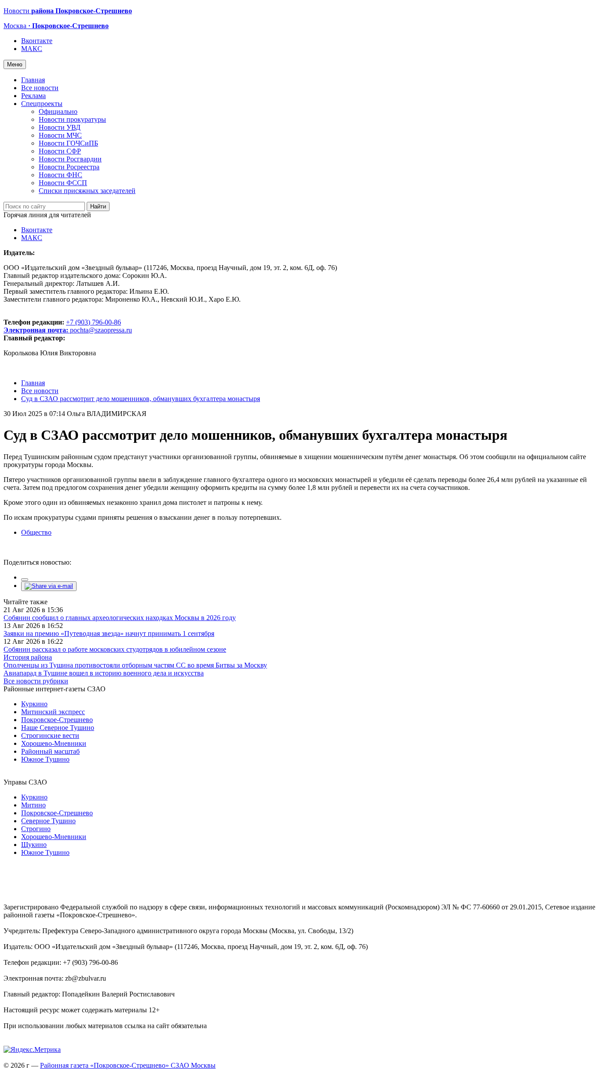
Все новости (40, 87)
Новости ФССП (63, 182)
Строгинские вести (50, 735)
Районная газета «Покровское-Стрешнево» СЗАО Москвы (128, 1065)
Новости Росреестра (69, 167)
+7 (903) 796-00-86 (62, 326)
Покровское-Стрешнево (57, 719)
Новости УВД (60, 127)
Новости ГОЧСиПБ (68, 143)
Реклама (33, 95)
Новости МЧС (60, 135)
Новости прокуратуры (72, 119)
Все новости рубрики (36, 681)
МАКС (31, 48)
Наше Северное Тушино (57, 727)
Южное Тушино (45, 759)
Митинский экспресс (53, 711)
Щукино (34, 844)
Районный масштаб (50, 751)
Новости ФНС (60, 175)
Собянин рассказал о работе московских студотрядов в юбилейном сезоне (115, 649)
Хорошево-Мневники (53, 743)
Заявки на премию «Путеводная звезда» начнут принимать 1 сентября (109, 633)
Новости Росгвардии (70, 159)
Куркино (34, 704)
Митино (33, 805)
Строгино (36, 828)
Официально (58, 111)
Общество (36, 532)
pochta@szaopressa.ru (101, 330)
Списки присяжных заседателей (87, 190)
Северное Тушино (48, 821)
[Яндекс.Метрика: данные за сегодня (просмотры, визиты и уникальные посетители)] (32, 1050)
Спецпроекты (41, 103)
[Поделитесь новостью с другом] (49, 586)
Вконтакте (36, 40)
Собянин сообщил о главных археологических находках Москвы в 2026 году (120, 617)
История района (28, 657)
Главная (33, 80)
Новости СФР (60, 151)
